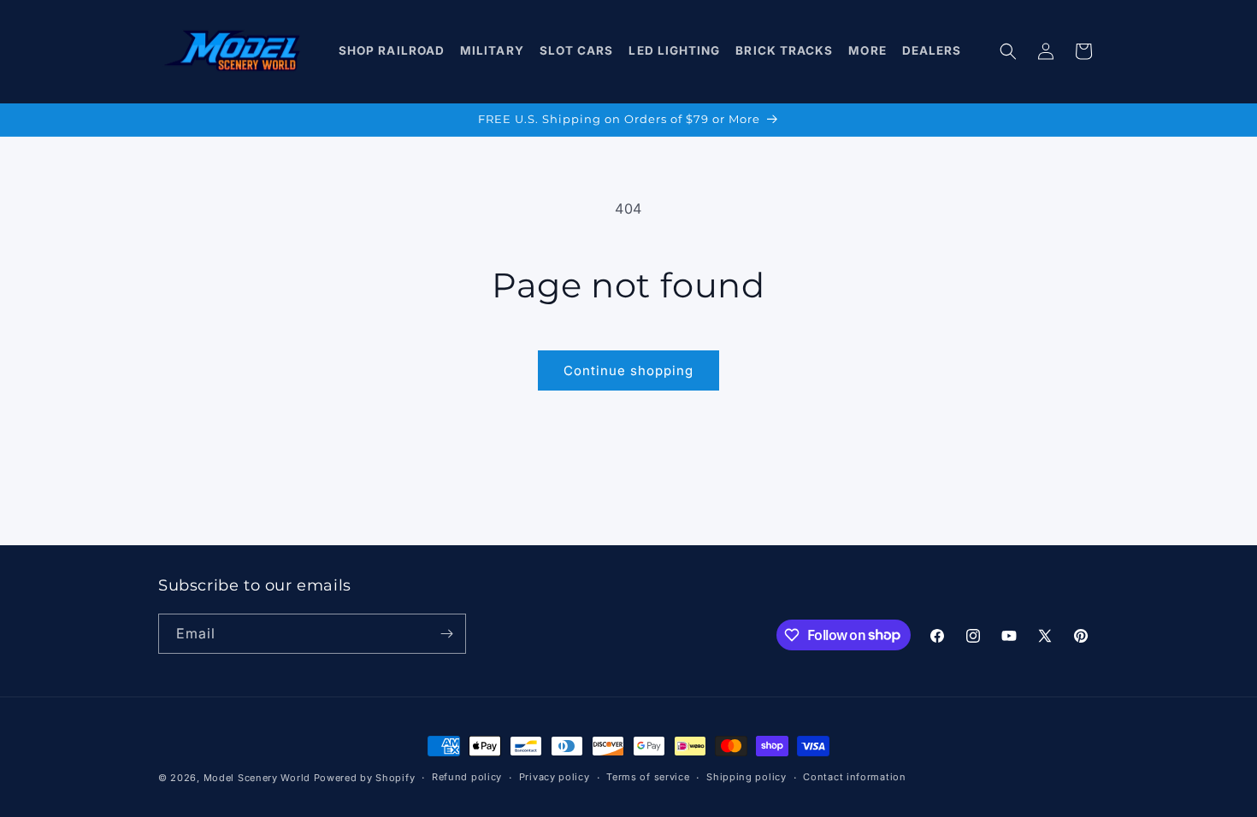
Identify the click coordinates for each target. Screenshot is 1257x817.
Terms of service (647, 777)
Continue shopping (628, 370)
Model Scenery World (257, 778)
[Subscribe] (446, 634)
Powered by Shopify (365, 778)
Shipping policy (746, 777)
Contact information (854, 777)
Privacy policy (554, 777)
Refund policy (467, 777)
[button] (392, 51)
